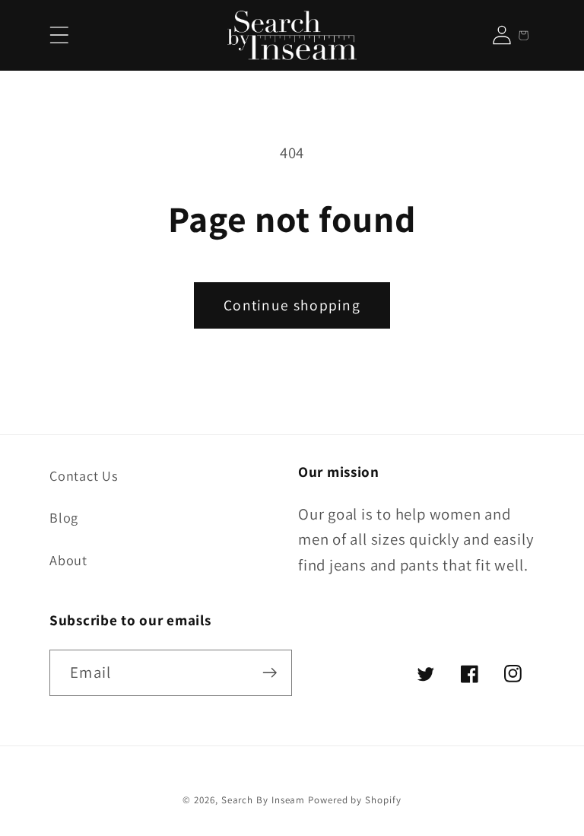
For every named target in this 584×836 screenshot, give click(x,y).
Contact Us (84, 475)
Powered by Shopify (354, 799)
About (68, 560)
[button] (59, 35)
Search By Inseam (263, 799)
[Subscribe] (269, 673)
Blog (63, 517)
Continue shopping (292, 305)
